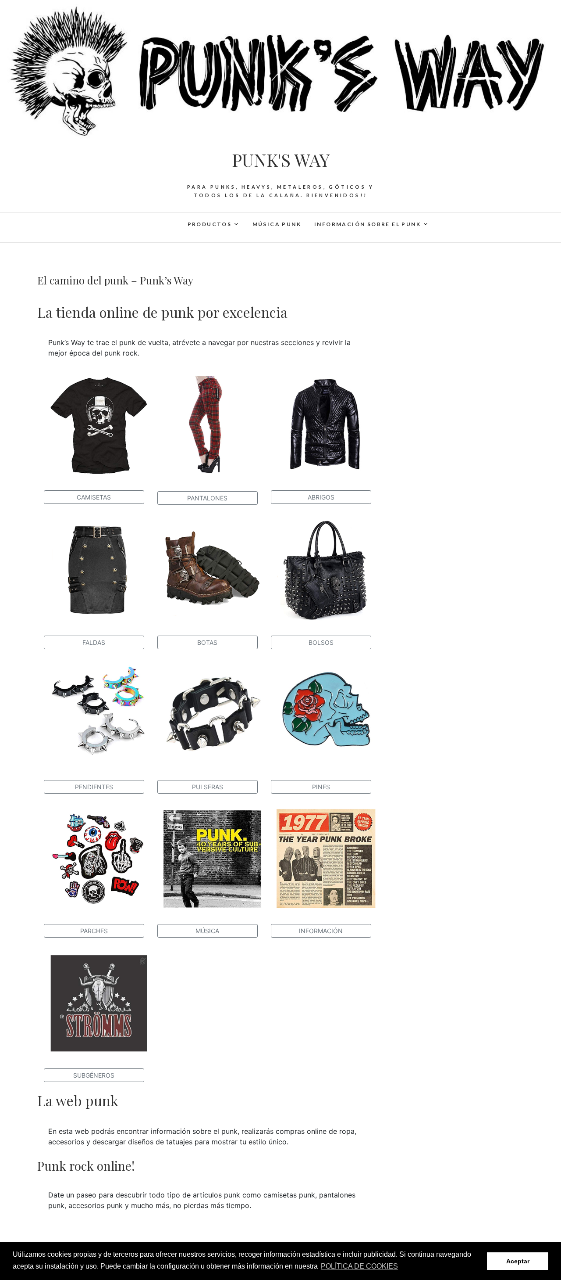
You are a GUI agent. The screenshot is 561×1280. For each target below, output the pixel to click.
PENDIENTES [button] (94, 787)
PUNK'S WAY (281, 159)
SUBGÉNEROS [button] (93, 1075)
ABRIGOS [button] (321, 497)
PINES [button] (321, 787)
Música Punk (276, 224)
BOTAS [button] (207, 642)
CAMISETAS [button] (94, 497)
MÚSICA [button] (207, 931)
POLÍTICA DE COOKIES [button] (359, 1266)
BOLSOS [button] (321, 642)
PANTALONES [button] (207, 498)
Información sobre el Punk (367, 224)
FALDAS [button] (93, 642)
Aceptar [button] (517, 1261)
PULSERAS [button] (207, 787)
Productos (210, 224)
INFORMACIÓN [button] (321, 931)
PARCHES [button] (94, 931)
